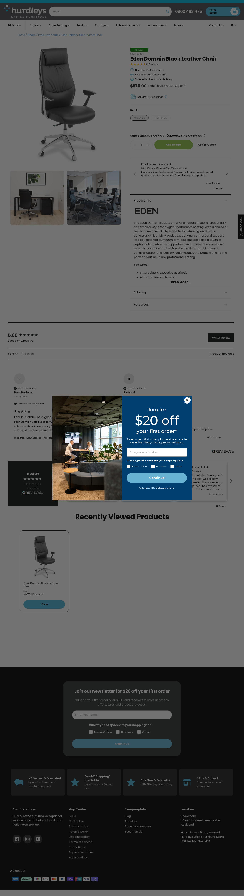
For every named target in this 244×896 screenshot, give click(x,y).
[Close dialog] (187, 400)
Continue (157, 478)
